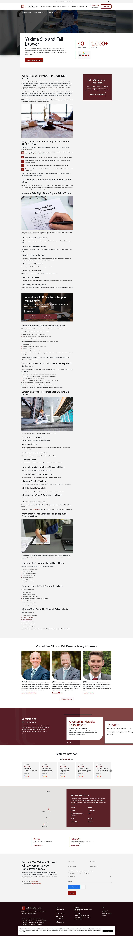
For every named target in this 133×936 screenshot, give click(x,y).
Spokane (90, 822)
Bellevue (37, 839)
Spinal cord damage (27, 619)
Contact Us (106, 6)
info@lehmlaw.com (47, 317)
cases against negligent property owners (34, 153)
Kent (72, 818)
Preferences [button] (25, 931)
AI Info (103, 916)
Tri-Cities (90, 818)
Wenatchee (91, 810)
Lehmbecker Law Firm (26, 12)
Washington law (36, 509)
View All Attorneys (66, 699)
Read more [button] (26, 773)
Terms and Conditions (107, 913)
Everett (73, 810)
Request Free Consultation (34, 60)
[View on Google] (26, 776)
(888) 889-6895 (60, 918)
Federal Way (74, 822)
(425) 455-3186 (32, 317)
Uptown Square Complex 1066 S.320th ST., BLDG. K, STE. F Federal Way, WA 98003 (82, 917)
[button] (67, 742)
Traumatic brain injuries (28, 617)
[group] (84, 728)
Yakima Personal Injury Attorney (40, 12)
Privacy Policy (105, 910)
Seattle (73, 807)
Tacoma (90, 807)
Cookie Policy (105, 911)
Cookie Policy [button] (78, 930)
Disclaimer (104, 915)
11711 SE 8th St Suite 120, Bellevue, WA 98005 (83, 910)
